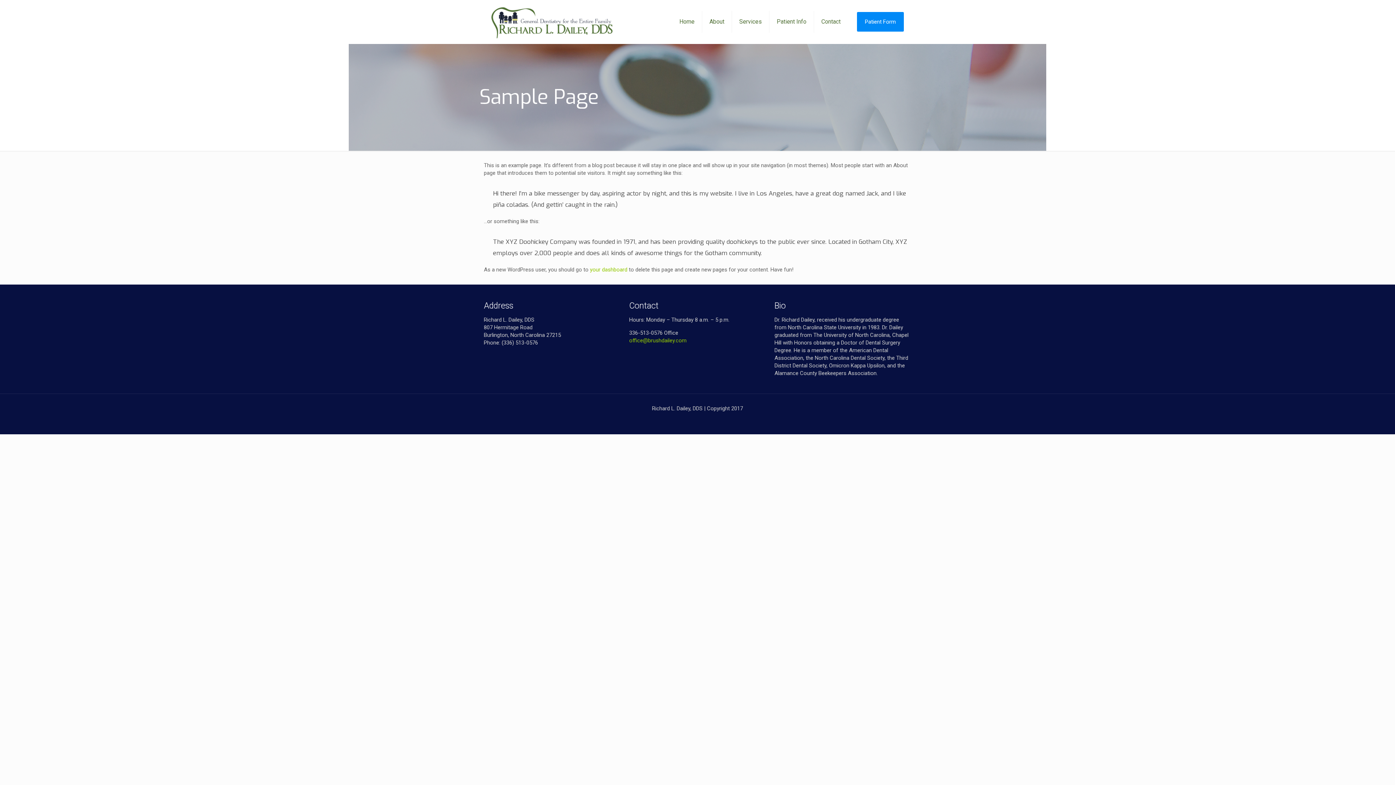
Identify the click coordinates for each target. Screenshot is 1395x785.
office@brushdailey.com (658, 340)
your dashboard (608, 269)
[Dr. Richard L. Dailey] (552, 22)
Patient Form (880, 22)
